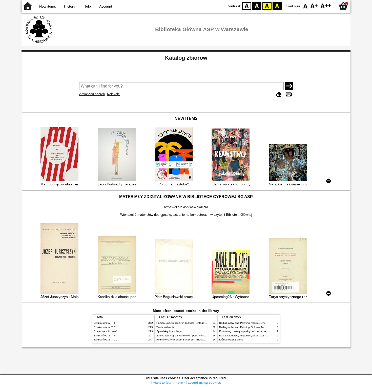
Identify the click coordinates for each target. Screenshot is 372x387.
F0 (305, 6)
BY (277, 6)
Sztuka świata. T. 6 (105, 335)
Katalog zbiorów (186, 58)
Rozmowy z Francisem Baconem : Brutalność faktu (185, 339)
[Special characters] (289, 94)
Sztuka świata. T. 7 (105, 327)
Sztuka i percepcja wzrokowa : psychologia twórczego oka (190, 335)
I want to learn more (167, 382)
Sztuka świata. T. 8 (105, 322)
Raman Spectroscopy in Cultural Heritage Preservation (188, 322)
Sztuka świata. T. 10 (105, 339)
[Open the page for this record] (60, 154)
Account (105, 6)
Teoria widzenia (165, 327)
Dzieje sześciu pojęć (105, 331)
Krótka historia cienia (231, 339)
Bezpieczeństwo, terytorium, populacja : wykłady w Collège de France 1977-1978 (266, 335)
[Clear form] (279, 94)
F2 (325, 6)
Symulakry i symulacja (169, 331)
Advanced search (92, 94)
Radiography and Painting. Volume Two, (242, 327)
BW (257, 6)
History (69, 6)
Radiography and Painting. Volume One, (242, 322)
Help (87, 6)
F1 (314, 6)
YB (267, 6)
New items (47, 6)
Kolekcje (113, 94)
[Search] (289, 86)
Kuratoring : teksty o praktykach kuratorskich (245, 331)
